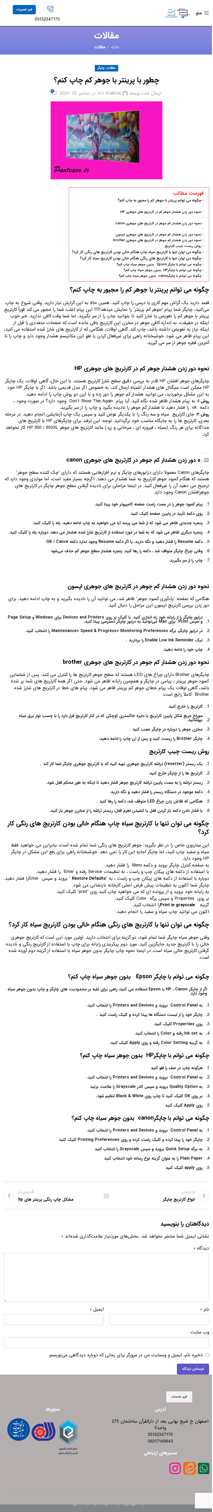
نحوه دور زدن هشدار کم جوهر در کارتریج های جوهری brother (157, 240)
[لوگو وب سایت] (178, 12)
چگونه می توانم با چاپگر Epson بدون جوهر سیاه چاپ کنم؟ (159, 264)
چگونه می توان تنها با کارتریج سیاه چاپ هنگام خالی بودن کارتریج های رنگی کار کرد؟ (136, 252)
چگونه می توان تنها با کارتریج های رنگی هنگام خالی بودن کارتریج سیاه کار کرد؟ (140, 258)
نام (204, 1309)
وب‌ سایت (200, 1332)
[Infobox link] (50, 14)
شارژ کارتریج (98, 381)
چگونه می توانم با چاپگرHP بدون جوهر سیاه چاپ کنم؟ (163, 270)
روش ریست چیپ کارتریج (183, 246)
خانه (115, 47)
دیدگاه (201, 1248)
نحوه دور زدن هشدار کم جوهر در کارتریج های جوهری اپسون (159, 234)
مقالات (99, 47)
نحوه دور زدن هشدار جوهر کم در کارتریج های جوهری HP (161, 212)
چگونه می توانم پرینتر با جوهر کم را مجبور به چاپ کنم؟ (159, 200)
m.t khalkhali (109, 93)
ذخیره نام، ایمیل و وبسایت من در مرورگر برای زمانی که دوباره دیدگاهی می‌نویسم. (126, 1355)
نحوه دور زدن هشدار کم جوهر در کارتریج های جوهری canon (158, 223)
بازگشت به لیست (106, 1196)
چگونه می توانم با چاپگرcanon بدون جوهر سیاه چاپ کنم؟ (160, 276)
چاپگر (101, 68)
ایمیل (97, 1309)
